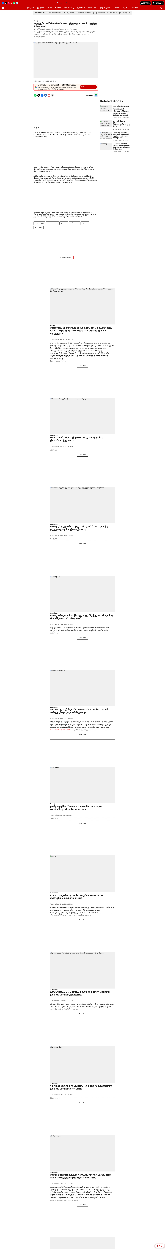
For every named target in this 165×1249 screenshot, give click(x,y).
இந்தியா (40, 8)
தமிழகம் (30, 8)
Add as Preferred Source (88, 87)
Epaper (161, 1246)
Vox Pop (135, 8)
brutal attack (74, 223)
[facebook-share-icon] (42, 96)
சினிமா (58, 8)
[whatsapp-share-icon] (35, 96)
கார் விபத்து (39, 223)
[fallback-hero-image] (106, 108)
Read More (82, 366)
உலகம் (49, 8)
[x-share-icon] (38, 96)
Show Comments (65, 257)
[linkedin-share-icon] (45, 96)
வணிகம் (116, 8)
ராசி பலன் (92, 8)
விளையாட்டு (69, 8)
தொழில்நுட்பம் (105, 8)
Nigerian (85, 223)
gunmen (63, 223)
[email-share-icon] (49, 96)
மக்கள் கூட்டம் (52, 223)
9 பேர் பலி (38, 227)
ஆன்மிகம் (81, 8)
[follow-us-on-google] (96, 95)
